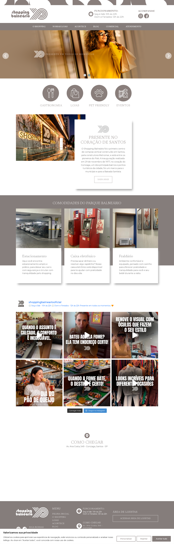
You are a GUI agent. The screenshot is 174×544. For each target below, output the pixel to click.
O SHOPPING (39, 27)
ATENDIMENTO (133, 27)
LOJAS (55, 520)
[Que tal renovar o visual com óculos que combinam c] (135, 335)
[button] (85, 75)
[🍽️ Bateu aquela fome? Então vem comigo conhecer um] (87, 335)
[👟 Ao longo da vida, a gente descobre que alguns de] (39, 335)
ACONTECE (80, 27)
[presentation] (5, 55)
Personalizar (126, 539)
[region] (87, 536)
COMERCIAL (112, 27)
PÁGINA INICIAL (60, 514)
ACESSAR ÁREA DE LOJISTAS (135, 518)
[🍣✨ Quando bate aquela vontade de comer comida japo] (87, 383)
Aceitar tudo (161, 539)
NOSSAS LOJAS (60, 27)
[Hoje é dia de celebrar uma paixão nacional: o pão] (39, 383)
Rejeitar (144, 539)
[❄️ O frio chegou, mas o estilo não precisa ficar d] (135, 383)
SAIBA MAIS (103, 180)
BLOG (96, 27)
